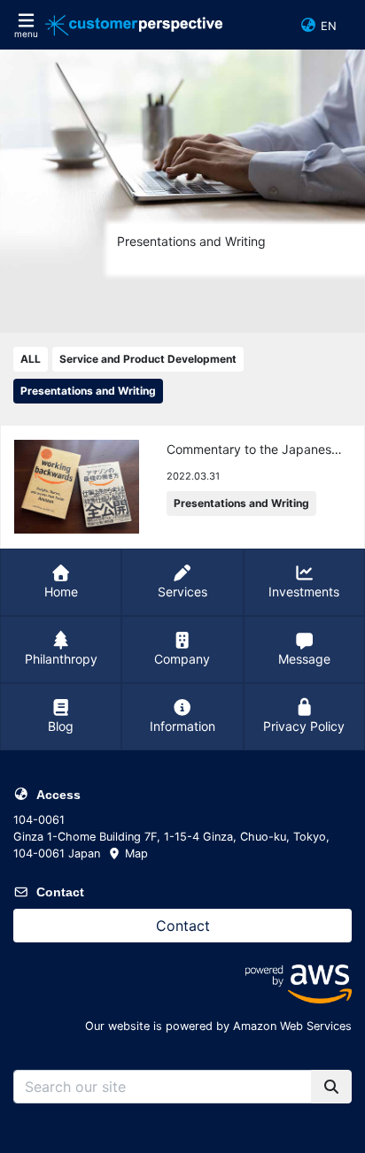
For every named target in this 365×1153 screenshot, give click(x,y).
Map (134, 853)
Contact (183, 925)
